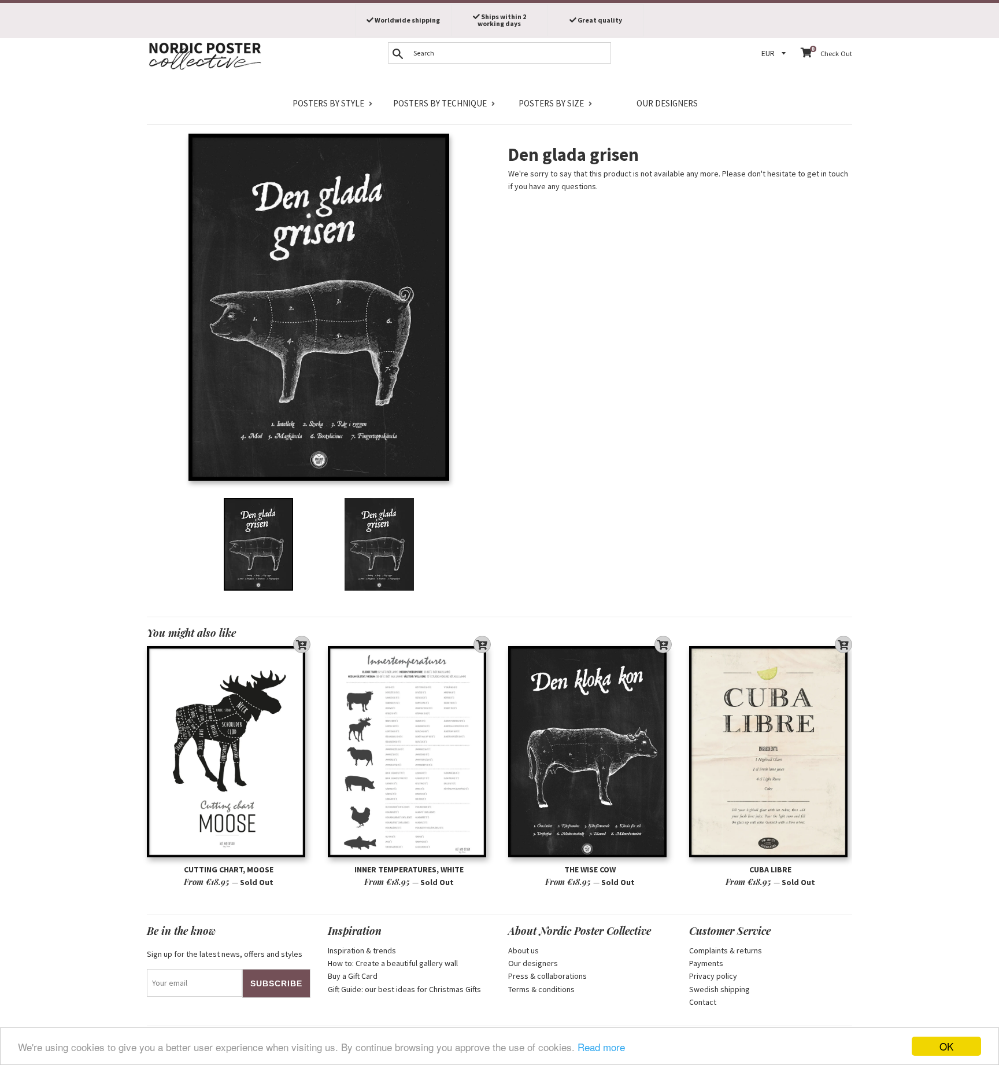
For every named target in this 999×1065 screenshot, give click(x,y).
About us (523, 950)
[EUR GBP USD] (775, 53)
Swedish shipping (719, 989)
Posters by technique (440, 103)
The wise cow (590, 869)
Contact (702, 1002)
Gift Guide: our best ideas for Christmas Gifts (404, 989)
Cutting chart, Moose (228, 869)
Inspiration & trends (362, 950)
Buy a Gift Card (353, 976)
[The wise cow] (590, 752)
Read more (601, 1047)
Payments (706, 963)
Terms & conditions (541, 989)
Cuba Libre (770, 869)
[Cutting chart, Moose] (228, 752)
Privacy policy (713, 976)
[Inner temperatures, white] (409, 752)
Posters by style (328, 103)
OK (946, 1046)
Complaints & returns (725, 950)
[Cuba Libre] (771, 752)
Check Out (836, 53)
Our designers (667, 103)
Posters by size (551, 103)
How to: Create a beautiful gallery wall (393, 963)
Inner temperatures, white (409, 869)
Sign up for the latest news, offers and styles (224, 954)
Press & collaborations (547, 976)
